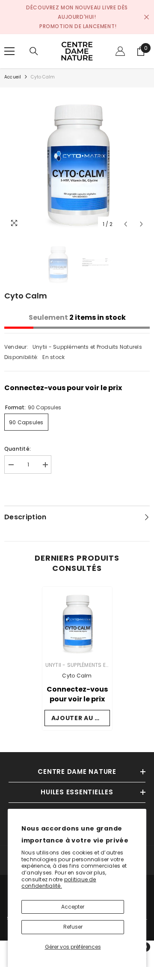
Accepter (72, 906)
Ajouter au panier (80, 718)
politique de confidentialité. (58, 883)
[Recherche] (34, 51)
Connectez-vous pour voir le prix (63, 388)
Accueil (12, 77)
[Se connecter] (120, 51)
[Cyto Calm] (77, 621)
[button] (125, 224)
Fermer (146, 17)
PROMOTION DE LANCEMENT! (78, 26)
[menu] (9, 51)
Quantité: (17, 448)
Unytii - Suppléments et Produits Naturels (87, 346)
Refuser (73, 926)
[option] (77, 159)
